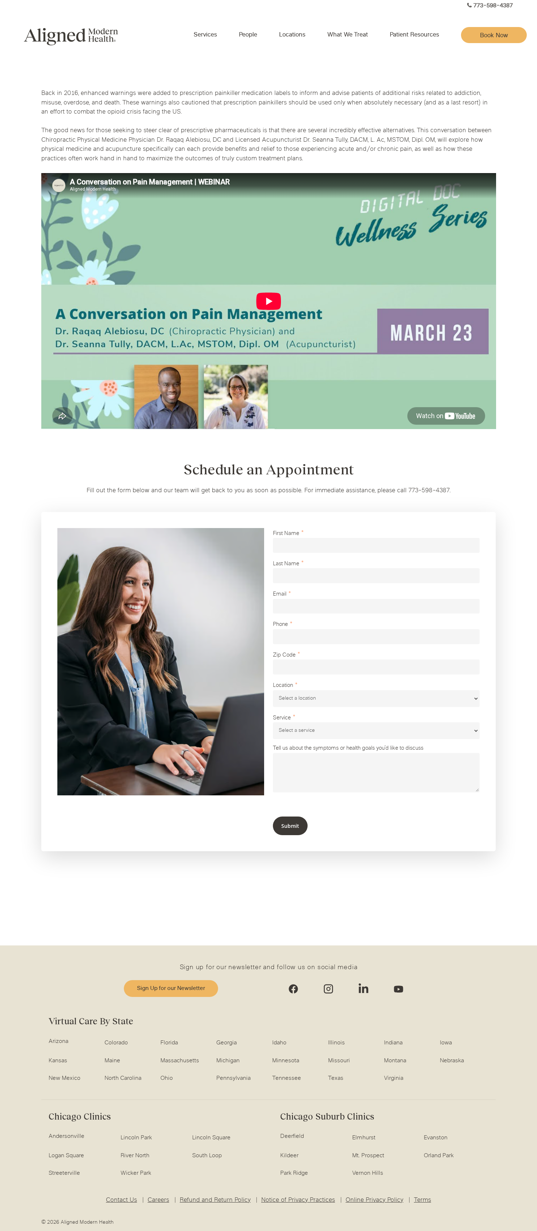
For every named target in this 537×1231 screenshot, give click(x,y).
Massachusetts (179, 1061)
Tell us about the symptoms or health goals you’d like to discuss (348, 748)
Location (283, 685)
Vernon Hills (367, 1173)
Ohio (166, 1078)
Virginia (393, 1078)
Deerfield (292, 1136)
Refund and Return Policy (215, 1200)
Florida (169, 1043)
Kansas (58, 1061)
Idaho (279, 1043)
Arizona (58, 1041)
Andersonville (66, 1136)
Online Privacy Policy (374, 1200)
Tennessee (286, 1078)
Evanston (436, 1138)
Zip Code (284, 655)
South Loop (207, 1155)
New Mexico (64, 1078)
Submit (290, 825)
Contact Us (121, 1200)
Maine (112, 1061)
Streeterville (64, 1173)
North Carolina (122, 1078)
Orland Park (439, 1155)
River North (135, 1155)
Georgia (226, 1043)
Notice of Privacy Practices (298, 1200)
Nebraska (452, 1061)
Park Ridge (294, 1173)
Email (279, 594)
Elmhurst (364, 1138)
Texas (335, 1078)
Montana (395, 1061)
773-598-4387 (493, 6)
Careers (158, 1200)
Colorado (116, 1043)
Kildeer (289, 1155)
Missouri (339, 1061)
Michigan (228, 1061)
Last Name (286, 564)
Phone (280, 624)
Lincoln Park (136, 1138)
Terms (422, 1200)
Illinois (336, 1043)
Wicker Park (136, 1173)
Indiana (393, 1043)
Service (282, 718)
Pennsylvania (233, 1078)
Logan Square (66, 1155)
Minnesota (285, 1061)
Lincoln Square (211, 1138)
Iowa (446, 1043)
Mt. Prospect (368, 1155)
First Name (286, 534)
